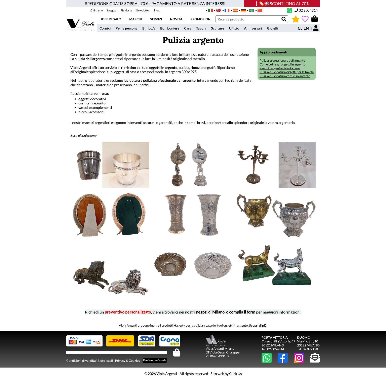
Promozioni (200, 19)
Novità (176, 19)
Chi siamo (96, 10)
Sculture (217, 28)
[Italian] (209, 10)
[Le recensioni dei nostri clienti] (296, 19)
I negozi (111, 10)
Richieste (126, 10)
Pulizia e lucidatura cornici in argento (285, 76)
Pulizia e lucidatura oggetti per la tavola (287, 72)
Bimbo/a (148, 28)
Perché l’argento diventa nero (280, 68)
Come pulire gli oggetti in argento (282, 64)
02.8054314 (308, 10)
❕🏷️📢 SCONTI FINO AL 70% (282, 3)
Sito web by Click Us (226, 373)
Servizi (156, 19)
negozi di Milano (210, 312)
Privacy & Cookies (127, 360)
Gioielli (272, 28)
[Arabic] (250, 10)
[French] (226, 10)
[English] (217, 10)
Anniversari (253, 28)
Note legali (105, 360)
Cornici (105, 28)
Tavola (201, 28)
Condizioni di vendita (81, 360)
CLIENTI (305, 28)
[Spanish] (234, 10)
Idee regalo (111, 19)
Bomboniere (169, 28)
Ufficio (234, 28)
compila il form (242, 312)
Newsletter (143, 10)
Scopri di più (258, 325)
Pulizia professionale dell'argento (282, 60)
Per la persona (127, 28)
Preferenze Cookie (154, 360)
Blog (156, 10)
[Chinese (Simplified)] (259, 10)
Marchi (135, 19)
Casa (187, 28)
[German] (242, 10)
